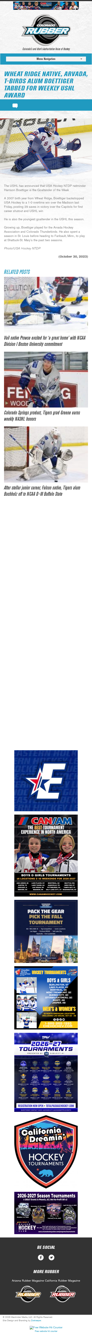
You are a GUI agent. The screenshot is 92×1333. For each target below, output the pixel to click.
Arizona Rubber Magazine (28, 1280)
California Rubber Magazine (62, 1280)
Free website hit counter (46, 1331)
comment (15, 105)
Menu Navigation (46, 59)
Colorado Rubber (46, 30)
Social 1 (51, 1258)
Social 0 (41, 1258)
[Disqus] (46, 570)
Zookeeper (36, 1320)
